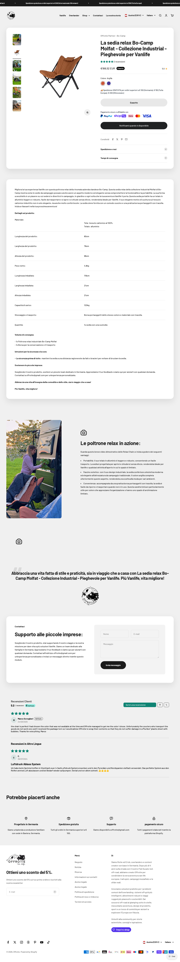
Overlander (74, 15)
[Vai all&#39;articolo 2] (17, 53)
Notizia (78, 867)
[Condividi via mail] (126, 139)
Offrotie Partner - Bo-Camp (113, 35)
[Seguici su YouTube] (41, 942)
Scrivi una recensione (136, 705)
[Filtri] (160, 705)
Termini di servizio (83, 902)
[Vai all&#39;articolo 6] (17, 106)
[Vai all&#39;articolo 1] (17, 40)
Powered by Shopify (29, 952)
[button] (107, 61)
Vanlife (62, 15)
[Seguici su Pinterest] (35, 942)
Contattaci (98, 15)
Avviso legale (81, 882)
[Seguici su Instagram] (21, 942)
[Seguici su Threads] (28, 942)
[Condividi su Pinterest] (122, 139)
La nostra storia (113, 15)
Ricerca (78, 872)
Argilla (103, 83)
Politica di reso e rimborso (87, 897)
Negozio (78, 862)
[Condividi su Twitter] (117, 139)
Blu (108, 83)
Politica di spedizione (84, 892)
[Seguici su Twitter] (15, 942)
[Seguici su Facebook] (8, 942)
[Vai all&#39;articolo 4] (17, 79)
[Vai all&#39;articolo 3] (17, 66)
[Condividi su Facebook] (113, 139)
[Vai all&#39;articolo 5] (17, 93)
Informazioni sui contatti (86, 877)
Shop (84, 15)
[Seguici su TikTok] (48, 942)
